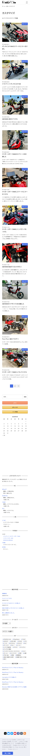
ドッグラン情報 (7, 649)
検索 (25, 397)
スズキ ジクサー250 (8, 538)
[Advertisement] (15, 455)
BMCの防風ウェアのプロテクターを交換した (13, 608)
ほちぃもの (15, 407)
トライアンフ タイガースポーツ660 (11, 536)
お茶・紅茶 (13, 641)
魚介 (5, 659)
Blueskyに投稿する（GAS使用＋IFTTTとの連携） (14, 687)
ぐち (26, 641)
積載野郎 (4, 593)
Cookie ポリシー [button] (13, 749)
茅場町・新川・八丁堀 (21, 657)
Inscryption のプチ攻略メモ (9, 677)
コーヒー (19, 645)
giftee (15, 403)
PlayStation (16, 639)
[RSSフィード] (24, 733)
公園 (25, 653)
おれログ (6, 641)
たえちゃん (5, 495)
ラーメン (6, 653)
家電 (13, 655)
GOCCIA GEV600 (8, 540)
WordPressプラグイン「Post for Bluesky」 (13, 667)
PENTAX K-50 (7, 639)
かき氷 (4, 547)
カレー (12, 645)
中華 (20, 653)
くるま (3, 542)
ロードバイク (13, 653)
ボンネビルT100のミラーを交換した (11, 603)
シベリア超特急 (7, 647)
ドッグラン (23, 647)
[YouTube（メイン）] (15, 733)
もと (3, 508)
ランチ (24, 651)
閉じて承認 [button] (7, 753)
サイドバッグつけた (7, 598)
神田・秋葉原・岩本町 (9, 657)
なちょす (4, 489)
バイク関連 (15, 412)
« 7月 (3, 435)
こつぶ (4, 520)
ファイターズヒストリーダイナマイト (12, 651)
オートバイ (6, 645)
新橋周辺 (18, 655)
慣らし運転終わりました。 (8, 613)
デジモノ (16, 647)
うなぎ (4, 502)
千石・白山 (6, 655)
